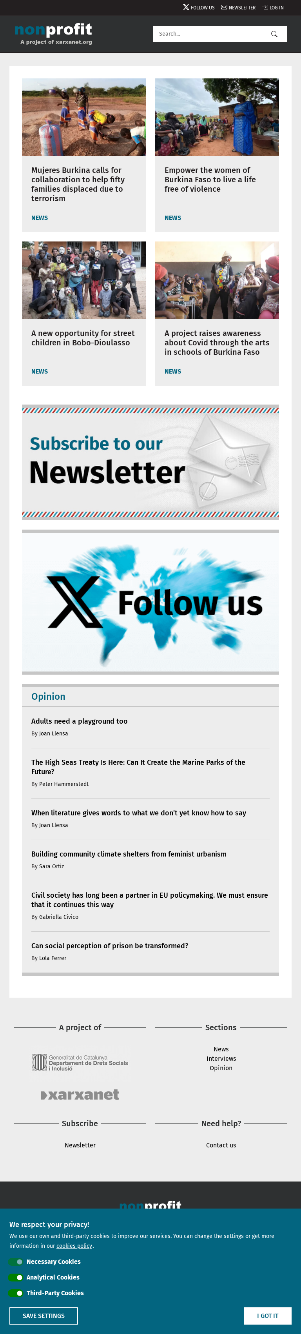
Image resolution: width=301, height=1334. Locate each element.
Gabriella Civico (58, 917)
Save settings (44, 1315)
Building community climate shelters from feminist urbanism (129, 854)
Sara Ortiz (51, 866)
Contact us (221, 1145)
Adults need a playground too (79, 721)
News (221, 1049)
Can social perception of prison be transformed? (109, 946)
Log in (277, 8)
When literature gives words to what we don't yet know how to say (138, 813)
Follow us (203, 8)
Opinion (221, 1068)
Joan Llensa (53, 733)
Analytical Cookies (53, 1277)
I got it (267, 1315)
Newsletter (242, 8)
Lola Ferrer (52, 958)
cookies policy (74, 1246)
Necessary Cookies (54, 1261)
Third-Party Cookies (55, 1293)
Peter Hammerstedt (64, 784)
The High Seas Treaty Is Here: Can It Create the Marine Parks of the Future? (138, 767)
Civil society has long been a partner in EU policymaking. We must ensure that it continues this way (149, 900)
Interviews (221, 1058)
